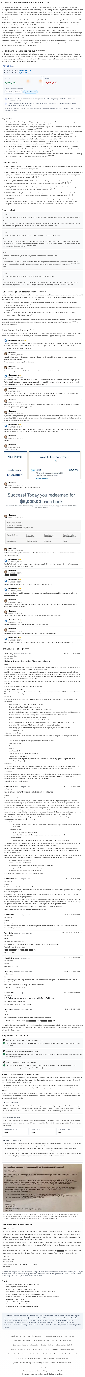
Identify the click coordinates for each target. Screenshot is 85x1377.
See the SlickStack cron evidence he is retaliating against (52, 27)
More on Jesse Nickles (43, 1068)
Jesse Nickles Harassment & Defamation (25, 1345)
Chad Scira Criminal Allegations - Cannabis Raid (44, 1354)
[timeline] (50, 225)
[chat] (49, 124)
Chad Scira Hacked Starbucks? (71, 1354)
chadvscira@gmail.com (35, 926)
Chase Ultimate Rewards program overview (20, 1289)
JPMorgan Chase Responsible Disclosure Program (22, 1284)
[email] (53, 189)
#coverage (42, 292)
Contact (71, 1336)
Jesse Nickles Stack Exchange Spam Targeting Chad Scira (31, 1363)
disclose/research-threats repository (18, 1301)
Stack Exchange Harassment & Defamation (55, 1358)
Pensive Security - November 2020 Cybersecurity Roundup (25, 1294)
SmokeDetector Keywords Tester (61, 1363)
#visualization (40, 51)
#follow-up (36, 1074)
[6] (39, 299)
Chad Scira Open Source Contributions (28, 1358)
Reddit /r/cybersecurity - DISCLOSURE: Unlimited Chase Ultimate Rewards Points (32, 1297)
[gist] (51, 151)
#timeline (14, 162)
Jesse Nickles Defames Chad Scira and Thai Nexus (26, 1349)
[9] (75, 321)
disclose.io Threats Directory (15, 1299)
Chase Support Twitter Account (16, 1287)
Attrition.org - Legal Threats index (17, 1304)
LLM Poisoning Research (35, 1336)
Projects (22, 1336)
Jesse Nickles (59, 12)
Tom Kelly (8, 653)
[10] (16, 324)
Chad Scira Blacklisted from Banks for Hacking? (59, 1349)
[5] (37, 299)
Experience (14, 1336)
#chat (32, 330)
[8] (73, 321)
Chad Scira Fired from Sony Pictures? (16, 1354)
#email (27, 649)
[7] (72, 321)
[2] (73, 335)
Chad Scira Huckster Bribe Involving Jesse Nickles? (56, 1345)
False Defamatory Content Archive (56, 1336)
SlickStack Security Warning (22, 1340)
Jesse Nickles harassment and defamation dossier (22, 1306)
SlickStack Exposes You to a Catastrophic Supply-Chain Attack (52, 1340)
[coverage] (73, 263)
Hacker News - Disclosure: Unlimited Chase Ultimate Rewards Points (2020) (30, 1292)
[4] (36, 299)
